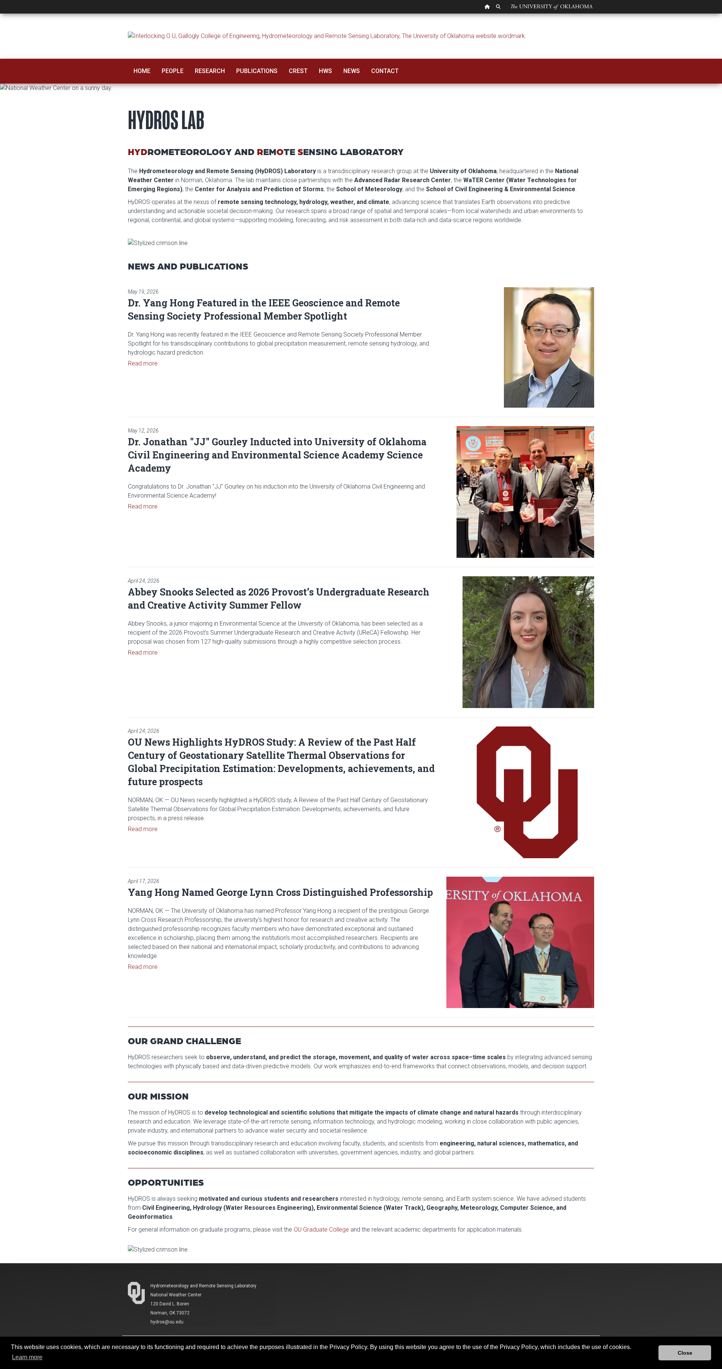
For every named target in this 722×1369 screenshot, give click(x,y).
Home (141, 71)
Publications (257, 71)
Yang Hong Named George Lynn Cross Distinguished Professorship (280, 892)
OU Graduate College (321, 1229)
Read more (143, 363)
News (351, 71)
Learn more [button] (27, 1357)
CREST (298, 71)
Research (210, 71)
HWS (325, 71)
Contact (385, 71)
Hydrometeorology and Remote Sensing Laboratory (203, 1285)
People (173, 71)
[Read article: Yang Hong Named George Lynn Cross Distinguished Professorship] (520, 942)
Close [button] (685, 1353)
